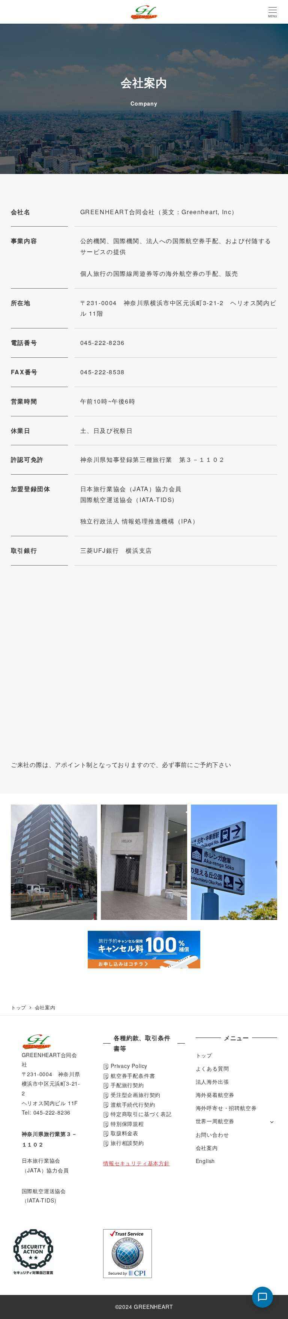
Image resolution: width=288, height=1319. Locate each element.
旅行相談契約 (127, 1143)
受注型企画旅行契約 (134, 1094)
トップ (204, 1055)
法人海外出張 (212, 1081)
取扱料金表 (123, 1133)
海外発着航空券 (215, 1094)
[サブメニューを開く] (271, 1121)
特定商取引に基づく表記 (141, 1114)
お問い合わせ (212, 1134)
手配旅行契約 (126, 1085)
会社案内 (207, 1147)
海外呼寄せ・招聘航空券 (226, 1108)
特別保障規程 (126, 1123)
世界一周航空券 (215, 1121)
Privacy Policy (129, 1065)
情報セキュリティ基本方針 (136, 1163)
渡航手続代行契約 (132, 1104)
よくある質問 (212, 1068)
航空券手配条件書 (133, 1075)
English (205, 1161)
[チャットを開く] (262, 1297)
